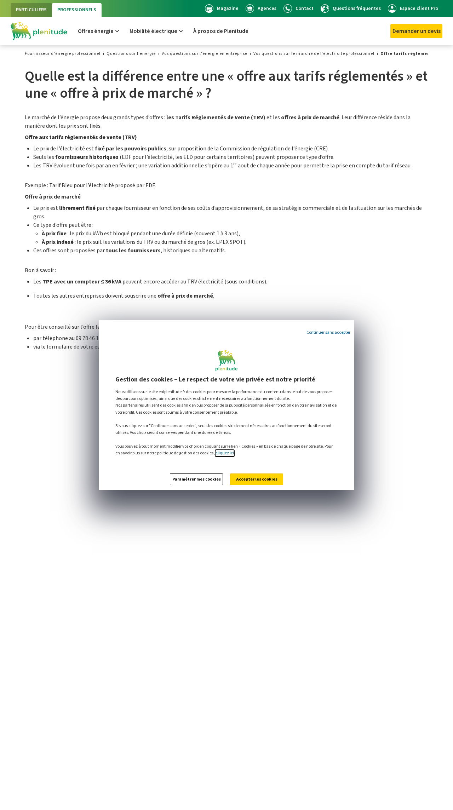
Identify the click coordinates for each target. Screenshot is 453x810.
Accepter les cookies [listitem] (256, 479)
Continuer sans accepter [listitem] (328, 332)
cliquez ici (225, 453)
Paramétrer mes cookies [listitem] (196, 479)
